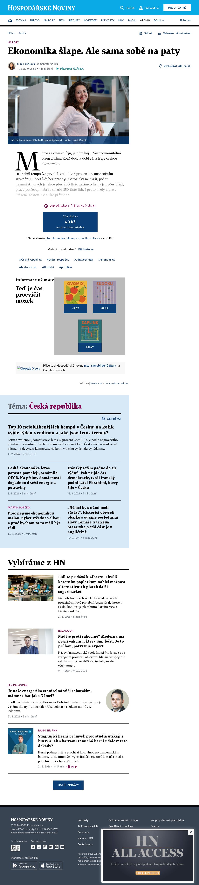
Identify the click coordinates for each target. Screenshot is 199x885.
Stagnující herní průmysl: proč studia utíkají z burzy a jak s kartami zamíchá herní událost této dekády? (82, 741)
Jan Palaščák (17, 685)
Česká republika (55, 406)
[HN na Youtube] (62, 847)
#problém (65, 267)
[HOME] (10, 20)
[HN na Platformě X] (33, 847)
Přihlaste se (85, 249)
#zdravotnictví (83, 259)
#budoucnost (28, 267)
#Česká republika (30, 259)
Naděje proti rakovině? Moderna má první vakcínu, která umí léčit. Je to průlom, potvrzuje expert (91, 641)
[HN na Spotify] (56, 847)
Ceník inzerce (85, 844)
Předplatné (177, 7)
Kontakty (83, 820)
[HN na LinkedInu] (51, 847)
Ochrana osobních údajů (123, 820)
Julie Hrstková (26, 63)
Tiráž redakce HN (88, 826)
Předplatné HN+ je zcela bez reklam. (110, 383)
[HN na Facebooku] (39, 847)
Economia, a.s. (35, 825)
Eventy (155, 826)
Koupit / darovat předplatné (167, 820)
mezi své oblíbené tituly (100, 365)
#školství (48, 267)
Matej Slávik (79, 140)
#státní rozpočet (58, 259)
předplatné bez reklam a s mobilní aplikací (73, 238)
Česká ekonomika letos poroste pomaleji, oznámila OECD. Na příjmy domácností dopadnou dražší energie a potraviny (34, 478)
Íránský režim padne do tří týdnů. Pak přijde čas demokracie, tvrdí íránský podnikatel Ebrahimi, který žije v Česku (93, 478)
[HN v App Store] (50, 865)
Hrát (75, 308)
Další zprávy (68, 785)
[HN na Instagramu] (45, 847)
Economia (83, 832)
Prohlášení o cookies (121, 826)
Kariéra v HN (85, 838)
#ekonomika (107, 259)
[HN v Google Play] (24, 865)
